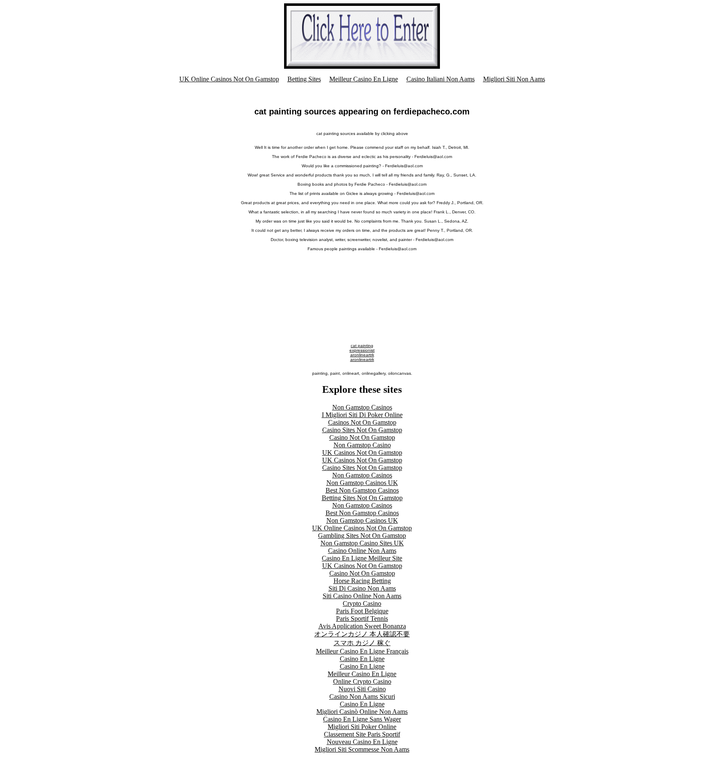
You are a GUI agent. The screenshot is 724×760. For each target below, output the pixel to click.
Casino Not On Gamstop (362, 437)
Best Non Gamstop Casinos (362, 490)
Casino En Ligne (362, 658)
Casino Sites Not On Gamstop (362, 429)
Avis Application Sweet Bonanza (362, 626)
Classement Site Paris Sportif (362, 734)
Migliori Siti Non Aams (514, 79)
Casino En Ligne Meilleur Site (362, 558)
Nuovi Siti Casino (362, 689)
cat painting (362, 345)
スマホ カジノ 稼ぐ (362, 642)
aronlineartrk (362, 355)
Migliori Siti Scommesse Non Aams (362, 749)
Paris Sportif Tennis (362, 618)
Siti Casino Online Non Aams (362, 595)
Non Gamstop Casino (362, 445)
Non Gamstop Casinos (362, 407)
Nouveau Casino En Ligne (362, 741)
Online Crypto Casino (362, 681)
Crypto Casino (362, 603)
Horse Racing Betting (362, 580)
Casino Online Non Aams (362, 550)
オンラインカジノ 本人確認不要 (362, 634)
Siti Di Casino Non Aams (362, 588)
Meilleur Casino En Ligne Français (362, 651)
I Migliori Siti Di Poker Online (362, 414)
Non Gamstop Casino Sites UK (362, 543)
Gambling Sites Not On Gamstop (362, 535)
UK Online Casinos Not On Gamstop (229, 79)
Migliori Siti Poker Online (362, 726)
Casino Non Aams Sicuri (362, 696)
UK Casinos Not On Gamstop (362, 452)
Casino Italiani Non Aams (440, 79)
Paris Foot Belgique (362, 611)
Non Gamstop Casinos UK (362, 482)
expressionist (362, 350)
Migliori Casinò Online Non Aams (362, 711)
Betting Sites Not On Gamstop (362, 497)
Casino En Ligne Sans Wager (362, 719)
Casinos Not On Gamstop (362, 422)
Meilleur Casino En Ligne (363, 79)
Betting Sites (304, 79)
